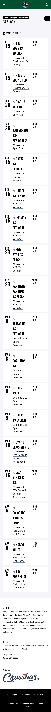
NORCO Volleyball (18, 178)
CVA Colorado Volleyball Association (20, 458)
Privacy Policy (28, 703)
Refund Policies (13, 703)
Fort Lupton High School (19, 532)
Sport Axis (18, 114)
